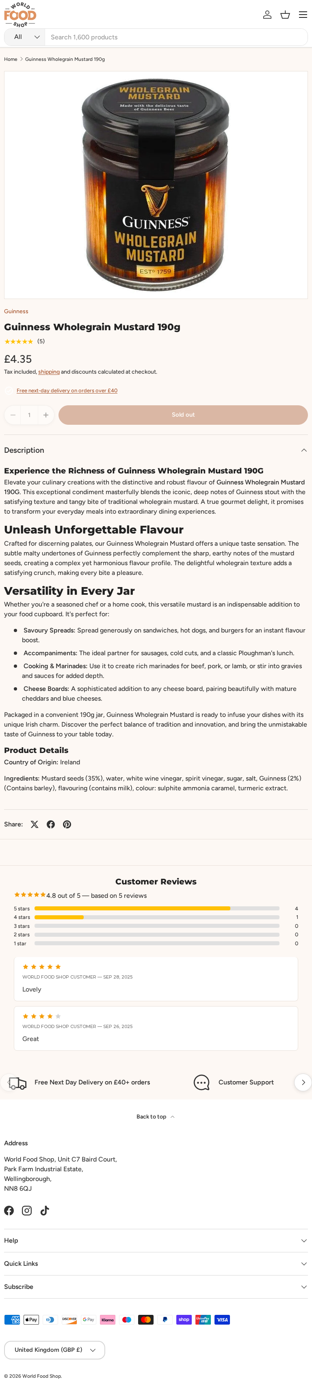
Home (10, 59)
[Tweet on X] (34, 824)
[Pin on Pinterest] (67, 824)
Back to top (151, 1116)
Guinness (16, 311)
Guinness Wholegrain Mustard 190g (65, 59)
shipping (49, 371)
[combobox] (156, 37)
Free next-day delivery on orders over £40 (67, 390)
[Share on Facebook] (51, 824)
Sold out (183, 414)
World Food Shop (41, 1376)
